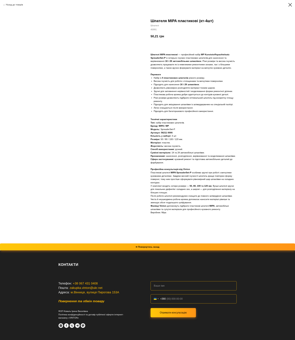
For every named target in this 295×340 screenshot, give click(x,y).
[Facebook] (66, 325)
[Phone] (72, 325)
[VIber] (83, 325)
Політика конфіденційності (71, 314)
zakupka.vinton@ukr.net (86, 287)
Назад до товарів (14, 4)
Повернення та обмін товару (81, 301)
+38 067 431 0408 (85, 283)
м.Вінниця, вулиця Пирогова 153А (95, 292)
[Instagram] (61, 325)
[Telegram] (77, 325)
